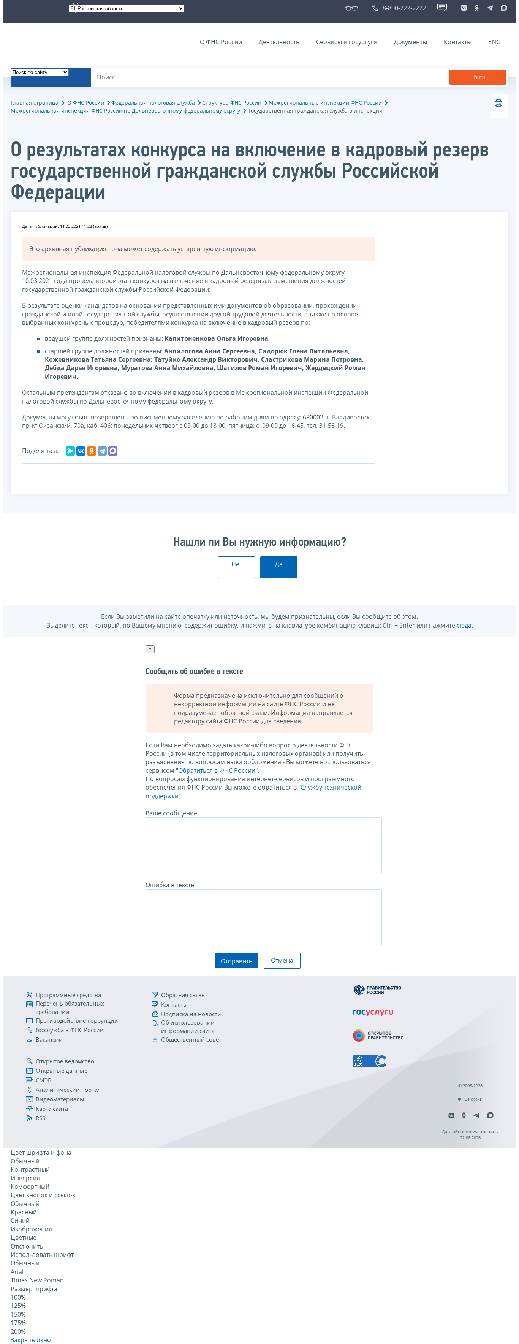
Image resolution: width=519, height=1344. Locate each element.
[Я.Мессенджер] (70, 451)
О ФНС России (221, 42)
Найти (478, 77)
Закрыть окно (31, 1340)
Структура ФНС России (231, 102)
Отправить (236, 961)
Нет (236, 564)
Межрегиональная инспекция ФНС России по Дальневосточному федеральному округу (125, 110)
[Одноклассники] (91, 451)
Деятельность (279, 42)
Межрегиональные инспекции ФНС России (325, 102)
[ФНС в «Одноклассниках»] (477, 8)
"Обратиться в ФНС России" (217, 770)
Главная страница (35, 102)
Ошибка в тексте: (171, 885)
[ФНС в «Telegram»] (489, 8)
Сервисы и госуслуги (346, 42)
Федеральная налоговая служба (153, 102)
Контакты (458, 42)
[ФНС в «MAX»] (502, 8)
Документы (410, 42)
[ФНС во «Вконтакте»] (464, 8)
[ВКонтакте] (80, 451)
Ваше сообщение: (172, 813)
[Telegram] (102, 451)
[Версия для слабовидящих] (353, 8)
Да (279, 564)
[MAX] (112, 451)
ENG (494, 42)
